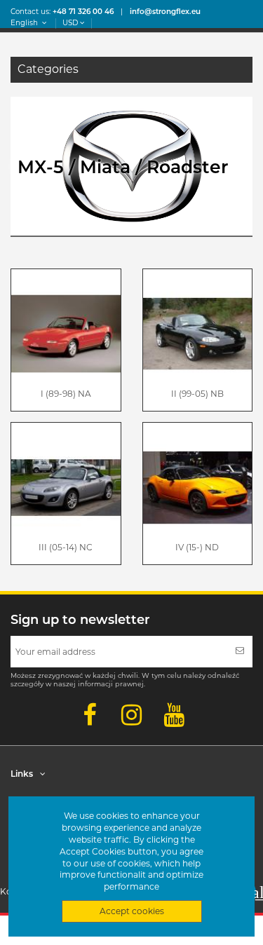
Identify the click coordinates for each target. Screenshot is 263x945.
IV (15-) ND (197, 547)
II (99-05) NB (197, 393)
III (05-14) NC (66, 547)
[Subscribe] (239, 651)
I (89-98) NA (66, 393)
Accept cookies (132, 911)
